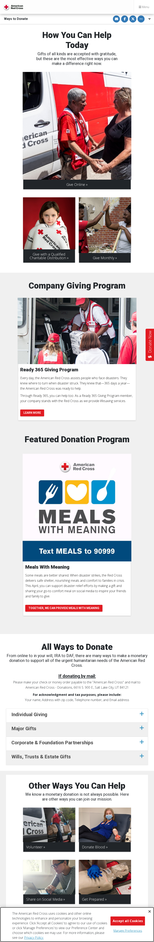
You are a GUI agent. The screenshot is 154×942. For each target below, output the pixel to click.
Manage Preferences (127, 931)
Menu (145, 7)
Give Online (75, 184)
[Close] (149, 911)
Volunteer (34, 847)
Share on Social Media (44, 899)
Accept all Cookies (128, 921)
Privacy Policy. (34, 937)
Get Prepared (93, 899)
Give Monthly (103, 258)
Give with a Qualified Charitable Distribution (48, 256)
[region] (77, 924)
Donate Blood (93, 847)
